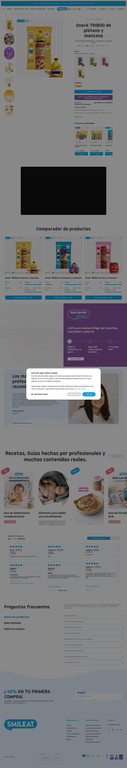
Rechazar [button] (74, 394)
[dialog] (63, 384)
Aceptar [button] (89, 394)
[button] (39, 394)
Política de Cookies (80, 389)
